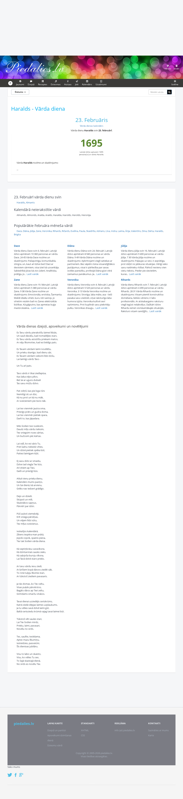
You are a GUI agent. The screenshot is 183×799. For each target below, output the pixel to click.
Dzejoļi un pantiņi (56, 730)
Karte (151, 735)
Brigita (17, 234)
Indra (114, 231)
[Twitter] (11, 773)
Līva (108, 231)
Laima (121, 231)
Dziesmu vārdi (54, 745)
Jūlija (32, 231)
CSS (83, 735)
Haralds (21, 202)
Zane (38, 231)
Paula (82, 231)
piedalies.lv (24, 723)
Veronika (47, 231)
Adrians (101, 231)
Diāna (26, 231)
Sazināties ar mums (158, 730)
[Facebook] (16, 773)
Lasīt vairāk (33, 274)
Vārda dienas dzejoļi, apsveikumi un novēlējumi (52, 326)
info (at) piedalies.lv (125, 730)
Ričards (66, 231)
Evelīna (74, 231)
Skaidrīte (90, 231)
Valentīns (136, 231)
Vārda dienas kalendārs (91, 125)
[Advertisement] (91, 27)
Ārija (127, 231)
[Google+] (22, 773)
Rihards (57, 231)
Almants (30, 202)
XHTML (85, 730)
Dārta (151, 231)
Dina (144, 231)
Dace (19, 231)
